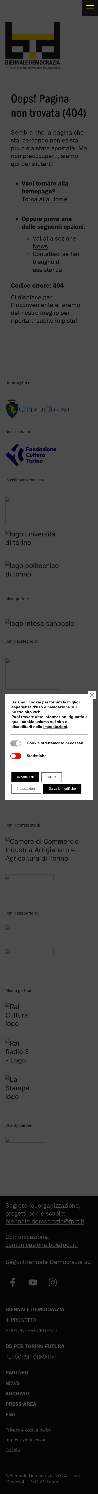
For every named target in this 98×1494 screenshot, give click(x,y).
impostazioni (55, 726)
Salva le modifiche (62, 789)
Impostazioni (26, 789)
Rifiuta (51, 777)
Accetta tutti (25, 777)
